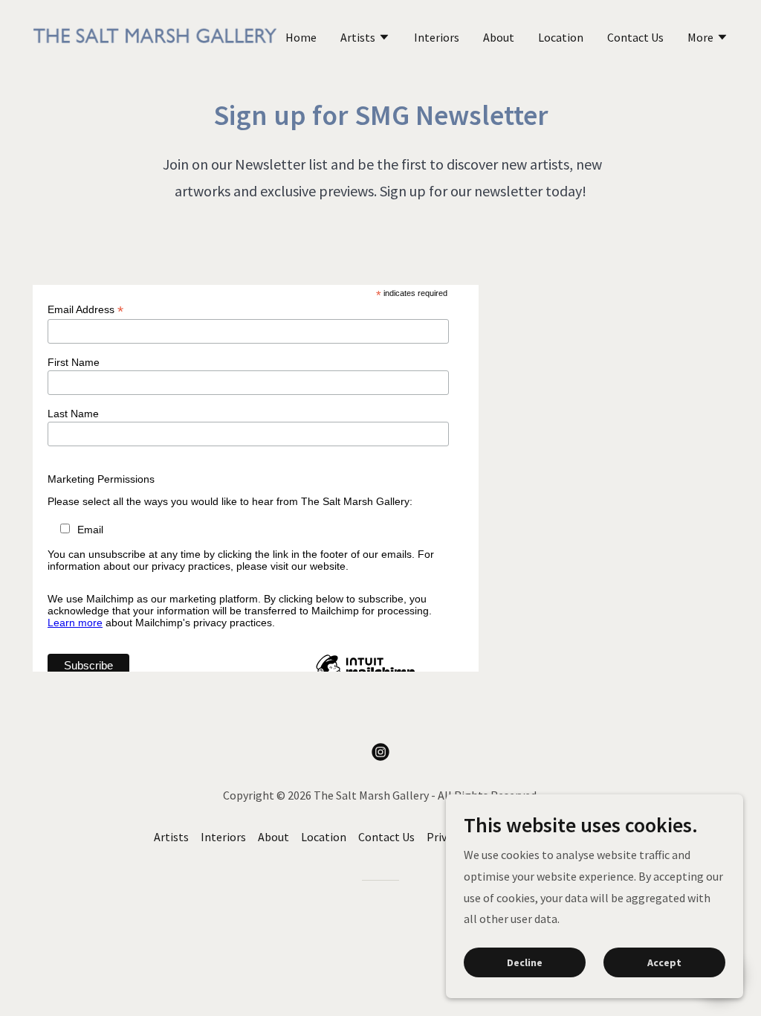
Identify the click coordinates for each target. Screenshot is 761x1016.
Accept (664, 962)
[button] (365, 38)
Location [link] (560, 37)
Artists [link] (171, 836)
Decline (525, 962)
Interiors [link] (436, 37)
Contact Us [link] (635, 37)
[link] (154, 35)
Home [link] (301, 37)
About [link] (498, 37)
